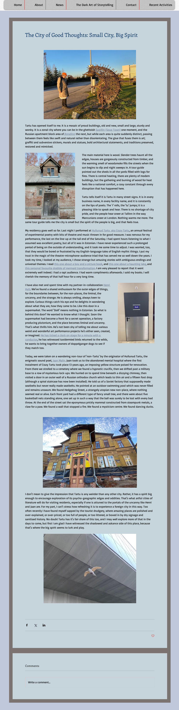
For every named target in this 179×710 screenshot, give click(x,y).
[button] (157, 5)
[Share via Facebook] (26, 625)
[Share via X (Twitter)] (35, 625)
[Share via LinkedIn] (44, 625)
